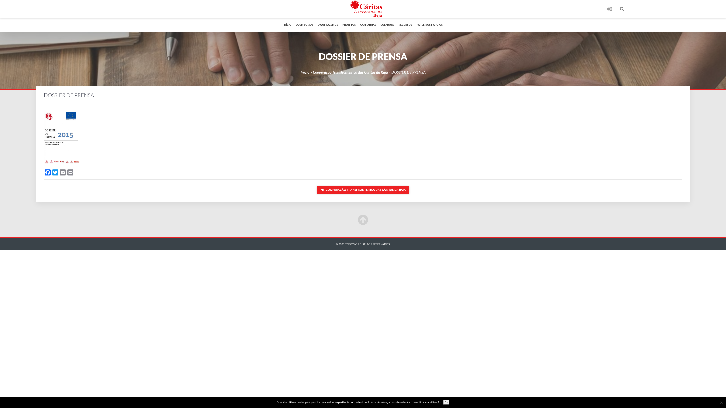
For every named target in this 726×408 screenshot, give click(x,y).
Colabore (387, 24)
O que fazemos (328, 24)
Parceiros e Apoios (430, 24)
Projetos (349, 24)
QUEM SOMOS (304, 24)
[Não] (721, 402)
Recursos (405, 24)
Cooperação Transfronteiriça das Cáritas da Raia (350, 72)
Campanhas (368, 24)
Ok (446, 402)
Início (287, 24)
